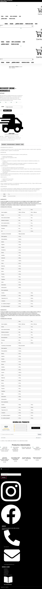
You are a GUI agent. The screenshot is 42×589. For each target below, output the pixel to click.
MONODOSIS (17, 66)
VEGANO (6, 16)
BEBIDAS (13, 137)
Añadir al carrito (7, 110)
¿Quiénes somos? (4, 18)
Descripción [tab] (4, 144)
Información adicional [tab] (10, 144)
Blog (20, 16)
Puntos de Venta (29, 24)
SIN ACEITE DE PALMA (8, 138)
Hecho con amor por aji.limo (4, 588)
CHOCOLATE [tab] (18, 144)
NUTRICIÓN (13, 66)
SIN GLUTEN (6, 140)
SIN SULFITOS (11, 140)
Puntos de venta (12, 18)
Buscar (1, 25)
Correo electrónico (4, 472)
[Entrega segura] (11, 132)
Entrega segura (11, 133)
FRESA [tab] (22, 144)
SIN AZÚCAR (15, 138)
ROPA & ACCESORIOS (13, 16)
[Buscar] (32, 26)
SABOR (2, 106)
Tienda (2, 16)
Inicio (10, 66)
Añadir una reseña (35, 427)
